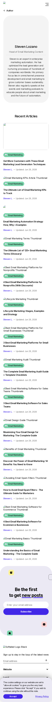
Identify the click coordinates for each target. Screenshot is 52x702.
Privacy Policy (42, 696)
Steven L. (7, 169)
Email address (10, 661)
